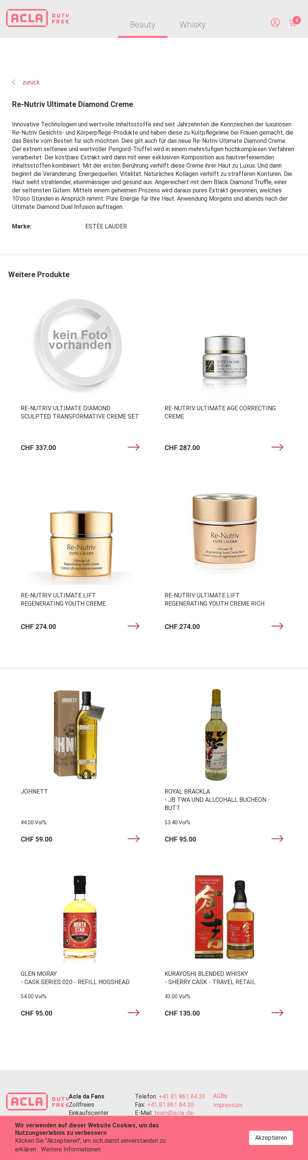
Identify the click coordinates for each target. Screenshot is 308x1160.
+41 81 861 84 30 (170, 1104)
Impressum (227, 1105)
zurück (30, 82)
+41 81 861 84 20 (182, 1096)
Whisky (193, 24)
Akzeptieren (271, 1137)
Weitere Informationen (71, 1149)
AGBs (220, 1096)
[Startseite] (37, 19)
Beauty (143, 24)
